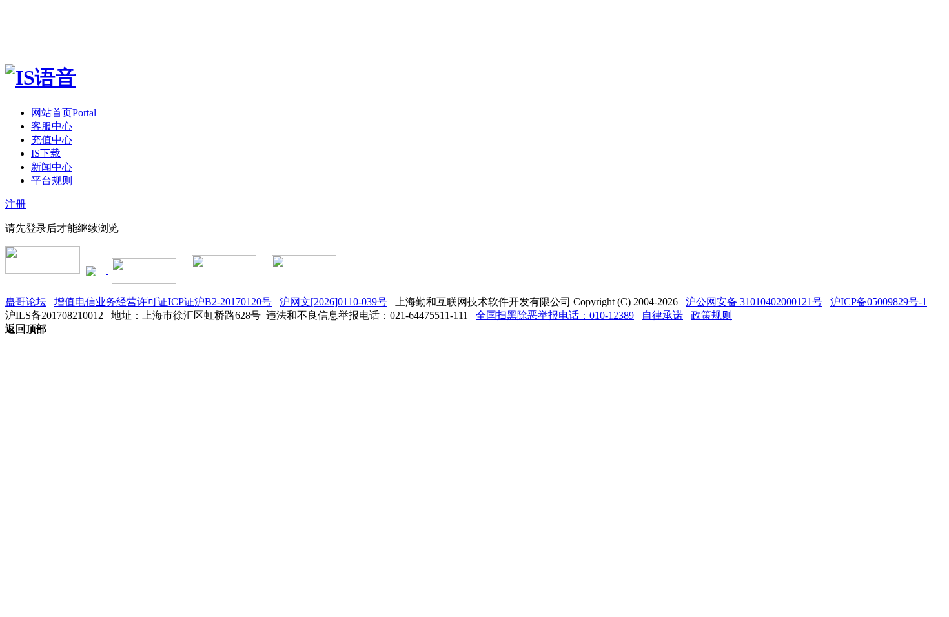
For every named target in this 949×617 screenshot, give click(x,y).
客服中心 (51, 126)
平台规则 (51, 180)
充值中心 (51, 139)
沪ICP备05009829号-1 (878, 301)
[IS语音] (40, 77)
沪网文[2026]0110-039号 (333, 301)
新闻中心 (51, 166)
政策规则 (711, 315)
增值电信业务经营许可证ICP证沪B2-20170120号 (163, 301)
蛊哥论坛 (25, 301)
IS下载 (46, 153)
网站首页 (63, 112)
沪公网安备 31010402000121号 (754, 301)
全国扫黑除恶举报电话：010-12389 (555, 315)
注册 (15, 204)
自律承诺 (662, 315)
